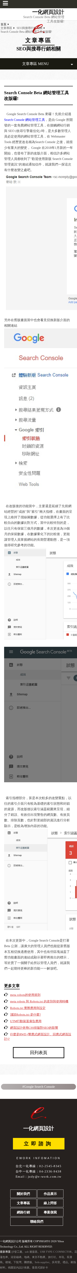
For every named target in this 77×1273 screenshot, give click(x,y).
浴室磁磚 (16, 1257)
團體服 (28, 1262)
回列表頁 (38, 1052)
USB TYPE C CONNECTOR (56, 1251)
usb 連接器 (31, 1251)
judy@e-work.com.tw (44, 1176)
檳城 (8, 1262)
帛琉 (61, 1257)
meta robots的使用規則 (25, 994)
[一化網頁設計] (38, 32)
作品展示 (50, 1193)
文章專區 (6, 28)
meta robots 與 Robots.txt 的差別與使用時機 (39, 1001)
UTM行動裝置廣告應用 (25, 1021)
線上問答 (50, 1203)
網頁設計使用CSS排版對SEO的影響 (34, 1027)
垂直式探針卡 (40, 1267)
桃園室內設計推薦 (18, 1267)
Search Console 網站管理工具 (24, 120)
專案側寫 (50, 1212)
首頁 (3, 24)
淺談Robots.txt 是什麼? (25, 1014)
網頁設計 (53, 12)
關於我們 (23, 1193)
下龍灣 (17, 1262)
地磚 (26, 1257)
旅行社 (52, 1257)
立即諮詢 (38, 1143)
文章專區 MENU (35, 64)
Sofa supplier (42, 1262)
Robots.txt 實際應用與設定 (28, 1008)
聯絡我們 (36, 1221)
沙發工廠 (16, 1251)
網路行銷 (23, 1212)
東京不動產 (38, 1257)
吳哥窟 (56, 1262)
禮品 (65, 1262)
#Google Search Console (38, 1086)
